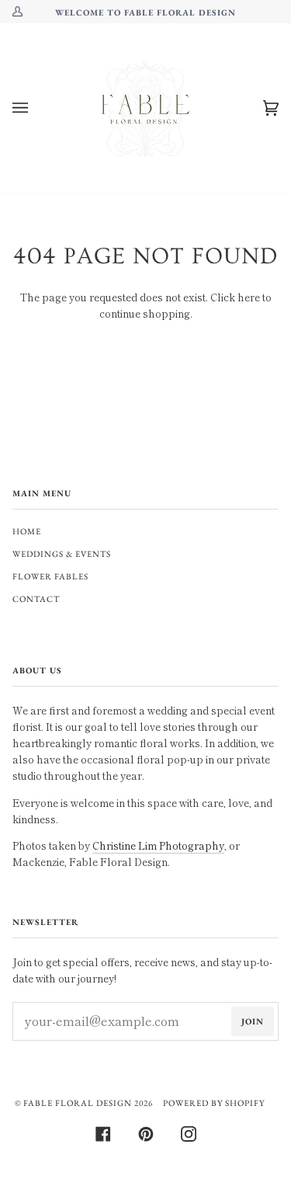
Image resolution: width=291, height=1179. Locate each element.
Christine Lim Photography (158, 845)
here (248, 297)
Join (252, 1021)
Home (26, 531)
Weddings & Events (61, 553)
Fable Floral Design (77, 1102)
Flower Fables (50, 576)
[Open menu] (35, 108)
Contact (36, 598)
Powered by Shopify (214, 1102)
